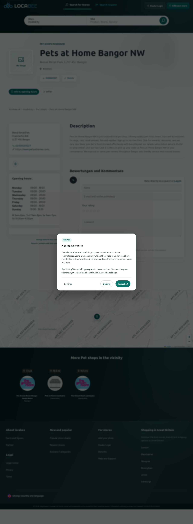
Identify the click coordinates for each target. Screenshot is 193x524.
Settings (68, 283)
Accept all (123, 283)
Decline (106, 283)
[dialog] (96, 262)
